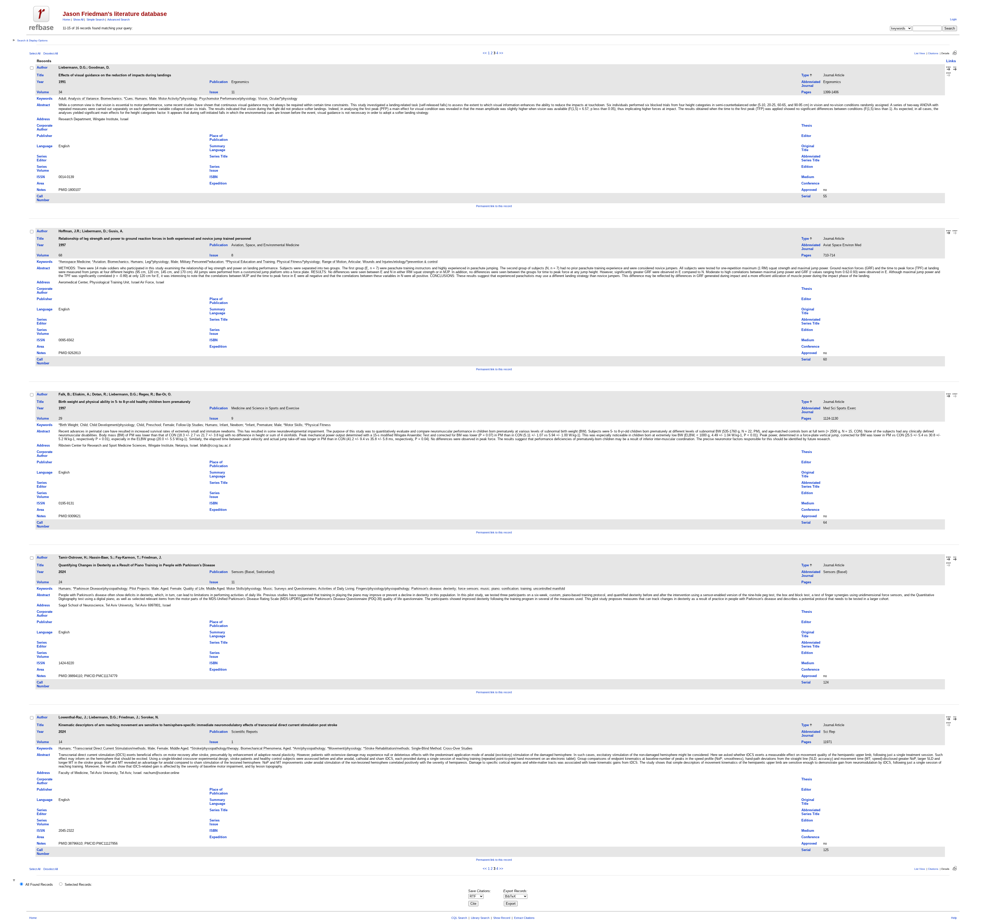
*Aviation (99, 262)
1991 (62, 82)
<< (485, 53)
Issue (214, 92)
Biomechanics (111, 98)
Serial (806, 196)
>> (501, 53)
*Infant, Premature (258, 425)
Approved (809, 190)
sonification (509, 588)
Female (168, 425)
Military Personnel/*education (201, 262)
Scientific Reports (244, 732)
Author (42, 67)
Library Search (480, 917)
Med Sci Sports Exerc (839, 408)
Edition (807, 167)
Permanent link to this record (494, 206)
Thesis (806, 125)
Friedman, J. (152, 557)
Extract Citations (524, 917)
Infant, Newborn (231, 425)
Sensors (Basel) (835, 572)
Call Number (43, 198)
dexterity (449, 588)
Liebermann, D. (94, 231)
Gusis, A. (116, 231)
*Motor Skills (292, 425)
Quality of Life (193, 588)
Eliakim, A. (81, 394)
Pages (806, 92)
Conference (810, 183)
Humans (141, 98)
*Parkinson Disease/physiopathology (100, 588)
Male (152, 98)
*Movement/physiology (344, 748)
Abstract (43, 105)
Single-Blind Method (426, 748)
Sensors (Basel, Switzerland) (252, 572)
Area (40, 183)
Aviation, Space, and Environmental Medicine (265, 245)
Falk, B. (65, 394)
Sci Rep (829, 732)
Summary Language (217, 148)
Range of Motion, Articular (341, 262)
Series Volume (43, 168)
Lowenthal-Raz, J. (73, 717)
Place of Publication (219, 138)
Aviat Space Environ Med (842, 245)
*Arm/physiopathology (309, 748)
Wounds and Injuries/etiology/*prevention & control (400, 262)
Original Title (807, 148)
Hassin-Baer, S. (101, 557)
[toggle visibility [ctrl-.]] (14, 880)
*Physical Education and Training (250, 262)
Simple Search (96, 19)
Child (84, 425)
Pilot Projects (139, 588)
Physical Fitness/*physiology (298, 262)
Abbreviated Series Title (810, 158)
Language (44, 146)
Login (953, 19)
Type (805, 75)
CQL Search (459, 917)
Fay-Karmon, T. (128, 557)
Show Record (501, 917)
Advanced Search (118, 19)
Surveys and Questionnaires (295, 588)
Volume (43, 92)
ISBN (213, 177)
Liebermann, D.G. (73, 67)
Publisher (44, 136)
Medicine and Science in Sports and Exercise (265, 408)
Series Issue (215, 168)
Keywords (44, 98)
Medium (807, 177)
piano (495, 588)
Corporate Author (44, 127)
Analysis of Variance (83, 98)
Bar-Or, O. (164, 394)
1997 (62, 245)
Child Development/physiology (112, 425)
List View (919, 53)
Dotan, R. (99, 394)
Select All (34, 53)
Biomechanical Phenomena (261, 748)
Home (66, 19)
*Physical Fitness (318, 425)
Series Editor (42, 158)
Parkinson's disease (426, 588)
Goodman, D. (99, 67)
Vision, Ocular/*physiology (277, 98)
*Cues (128, 98)
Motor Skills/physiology (243, 588)
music (484, 588)
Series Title (218, 156)
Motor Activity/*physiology (177, 98)
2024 (62, 572)
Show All (78, 19)
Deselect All (50, 53)
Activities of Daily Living (336, 588)
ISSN (41, 177)
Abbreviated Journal (810, 84)
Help (954, 917)
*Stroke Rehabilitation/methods (386, 748)
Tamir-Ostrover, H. (73, 557)
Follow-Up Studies (189, 425)
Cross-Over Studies (457, 748)
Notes (41, 190)
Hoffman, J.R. (69, 231)
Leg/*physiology (157, 262)
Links (951, 61)
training (525, 588)
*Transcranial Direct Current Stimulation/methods (109, 748)
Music (267, 588)
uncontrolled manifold (549, 588)
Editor (806, 136)
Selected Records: (78, 884)
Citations (933, 53)
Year (40, 82)
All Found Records (39, 884)
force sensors (468, 588)
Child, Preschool (149, 425)
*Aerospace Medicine (74, 262)
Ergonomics (240, 82)
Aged (164, 588)
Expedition (218, 183)
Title (40, 75)
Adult (62, 98)
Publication (219, 82)
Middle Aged (215, 588)
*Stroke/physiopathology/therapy (214, 748)
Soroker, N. (150, 717)
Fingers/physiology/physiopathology (382, 588)
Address (43, 119)
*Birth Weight (68, 425)
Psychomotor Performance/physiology (227, 98)
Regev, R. (146, 394)
